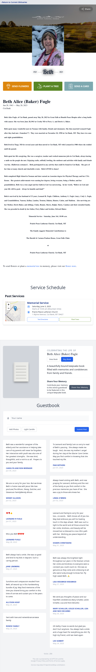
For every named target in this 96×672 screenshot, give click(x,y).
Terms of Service (55, 661)
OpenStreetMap (50, 665)
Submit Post (82, 429)
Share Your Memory (79, 387)
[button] (15, 308)
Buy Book (67, 359)
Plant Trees (75, 319)
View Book (53, 359)
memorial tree (33, 265)
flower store (71, 265)
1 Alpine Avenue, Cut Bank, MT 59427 (47, 314)
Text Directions (43, 319)
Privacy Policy (41, 661)
